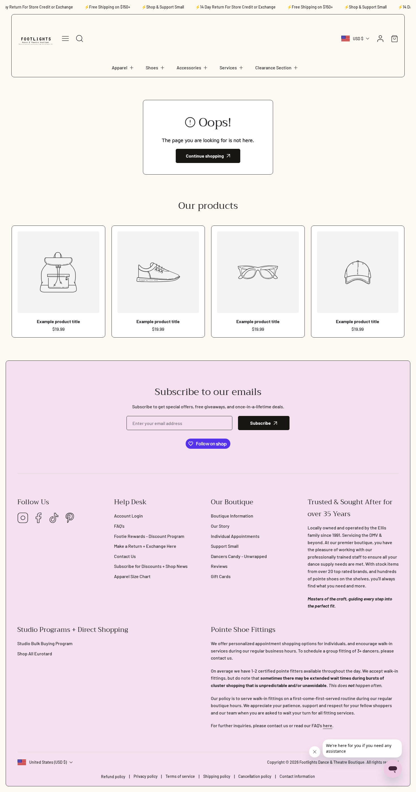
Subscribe (260, 423)
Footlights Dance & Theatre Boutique (331, 762)
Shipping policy (216, 776)
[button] (123, 68)
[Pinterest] (69, 518)
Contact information (297, 776)
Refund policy (113, 776)
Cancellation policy (254, 776)
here (327, 725)
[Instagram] (23, 518)
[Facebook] (38, 518)
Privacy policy (146, 776)
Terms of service (180, 776)
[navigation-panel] (65, 38)
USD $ (358, 38)
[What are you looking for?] (79, 38)
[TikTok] (54, 518)
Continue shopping (205, 155)
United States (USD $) (48, 762)
